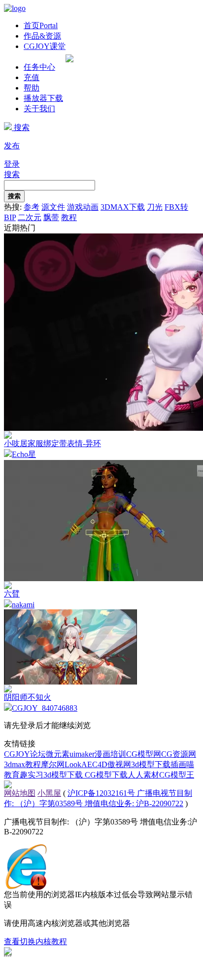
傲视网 (119, 764)
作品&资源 (42, 36)
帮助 (31, 88)
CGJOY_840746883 (44, 708)
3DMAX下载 (123, 207)
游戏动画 (83, 207)
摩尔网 (53, 764)
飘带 (51, 217)
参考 (31, 207)
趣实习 (31, 775)
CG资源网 (178, 754)
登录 (12, 164)
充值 (31, 77)
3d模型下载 (150, 764)
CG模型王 (176, 775)
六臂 (12, 594)
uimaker (82, 754)
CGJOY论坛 (25, 754)
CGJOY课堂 (45, 46)
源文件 (53, 207)
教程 (69, 217)
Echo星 (24, 454)
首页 (41, 25)
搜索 (21, 127)
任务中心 (39, 67)
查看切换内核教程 (35, 941)
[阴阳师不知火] (70, 682)
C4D (99, 764)
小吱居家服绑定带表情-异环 (52, 443)
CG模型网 (143, 754)
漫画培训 (110, 754)
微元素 (57, 754)
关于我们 (39, 108)
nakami (23, 604)
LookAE (78, 764)
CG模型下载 (106, 775)
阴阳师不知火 (27, 697)
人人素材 (143, 775)
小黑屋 (49, 793)
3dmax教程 (22, 764)
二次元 (29, 217)
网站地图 (19, 793)
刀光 (155, 207)
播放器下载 (43, 98)
